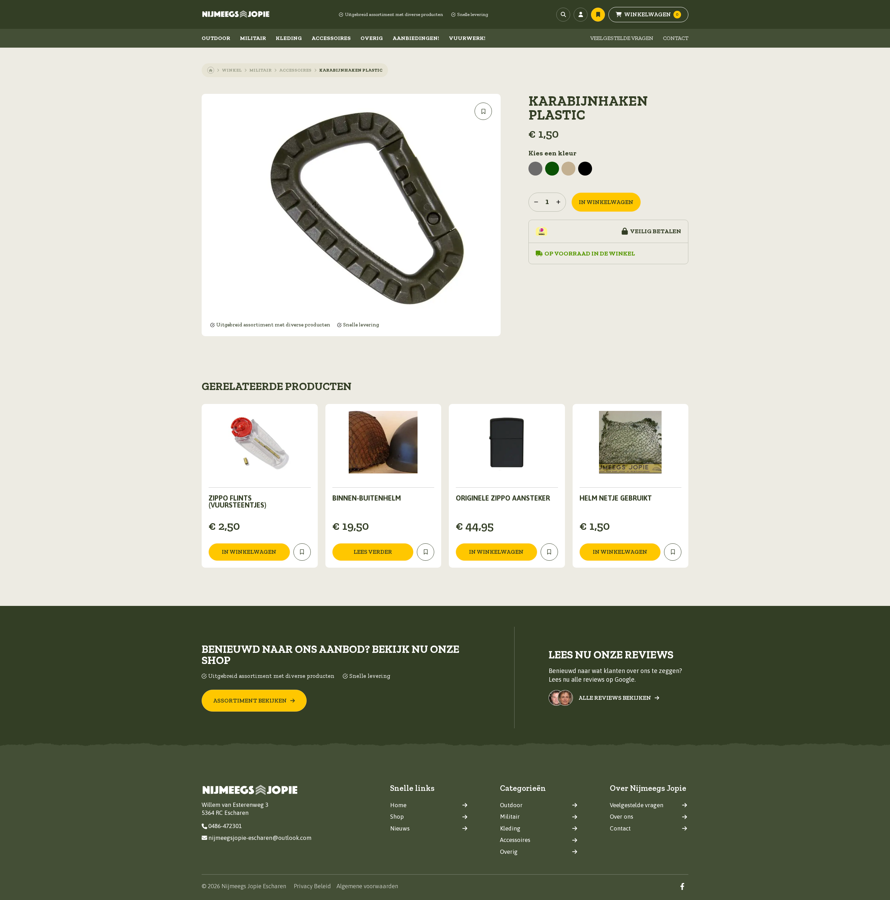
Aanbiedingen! (416, 38)
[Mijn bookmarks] (598, 15)
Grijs (535, 169)
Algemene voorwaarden (367, 886)
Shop (397, 816)
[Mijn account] (581, 15)
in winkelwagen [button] (249, 551)
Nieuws (400, 828)
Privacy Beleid (312, 886)
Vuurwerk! (467, 38)
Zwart (585, 169)
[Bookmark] (483, 111)
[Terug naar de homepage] (236, 14)
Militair (253, 38)
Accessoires (331, 38)
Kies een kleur (552, 152)
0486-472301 (225, 825)
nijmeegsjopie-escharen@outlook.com (260, 837)
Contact (675, 38)
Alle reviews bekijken (614, 698)
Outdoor (216, 38)
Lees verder (373, 551)
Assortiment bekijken (250, 700)
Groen (552, 169)
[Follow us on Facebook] (682, 886)
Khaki (568, 169)
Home (398, 805)
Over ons (621, 816)
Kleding (289, 38)
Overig (372, 38)
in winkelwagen (606, 201)
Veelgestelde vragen (621, 38)
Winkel (232, 70)
